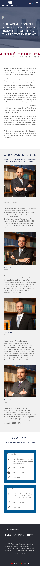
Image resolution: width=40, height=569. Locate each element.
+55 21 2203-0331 (19, 473)
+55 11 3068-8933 (19, 503)
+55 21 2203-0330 (19, 468)
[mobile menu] (37, 3)
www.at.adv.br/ (18, 478)
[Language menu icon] (31, 3)
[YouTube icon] (22, 553)
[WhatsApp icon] (15, 553)
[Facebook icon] (18, 553)
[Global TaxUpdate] (9, 3)
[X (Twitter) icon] (20, 553)
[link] (20, 55)
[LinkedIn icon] (25, 553)
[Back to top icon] (37, 566)
